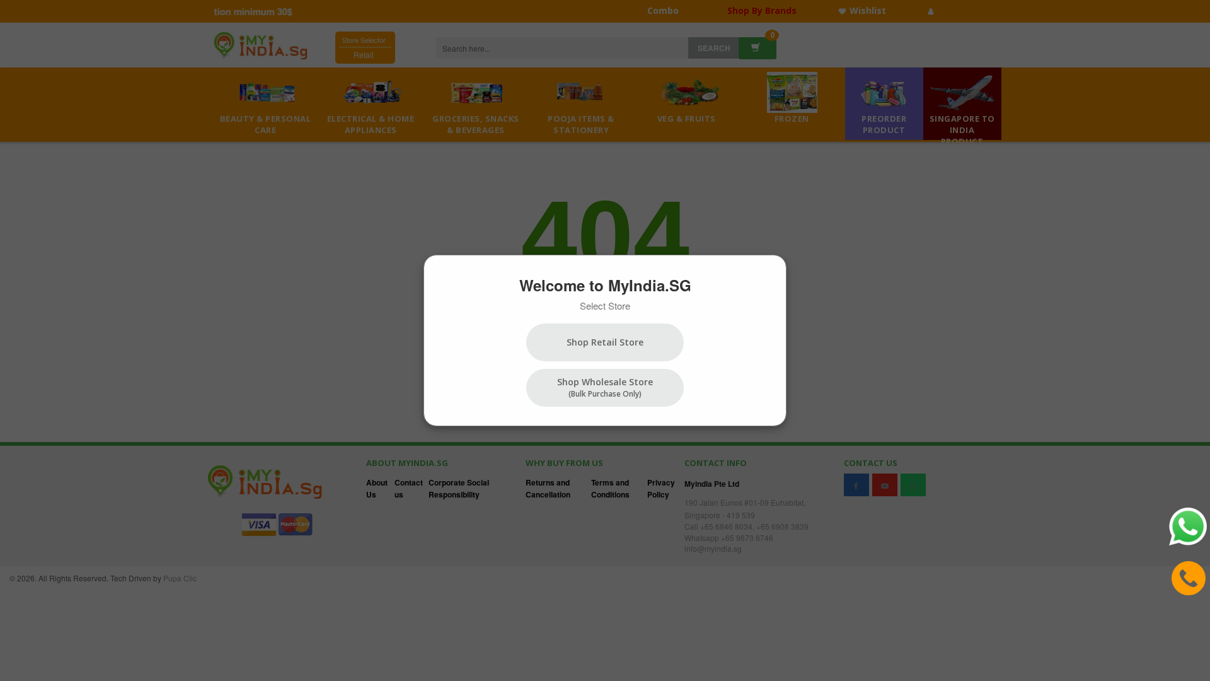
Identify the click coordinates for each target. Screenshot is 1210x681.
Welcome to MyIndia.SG (605, 285)
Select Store (605, 305)
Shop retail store (605, 342)
